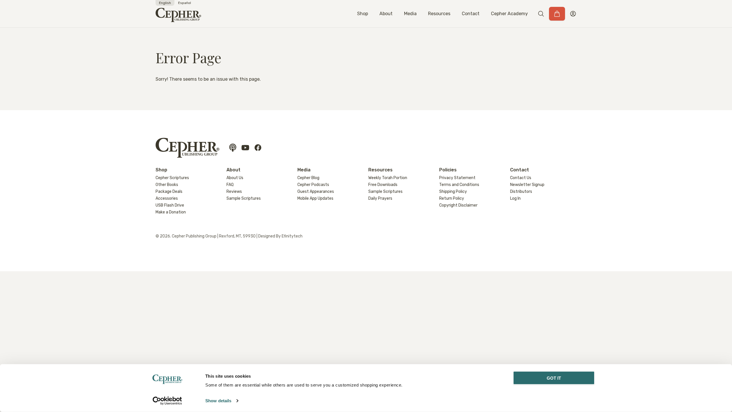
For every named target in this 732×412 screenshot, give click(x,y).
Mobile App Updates (315, 198)
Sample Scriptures (243, 198)
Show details (218, 400)
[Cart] (557, 14)
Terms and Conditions (459, 184)
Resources (439, 13)
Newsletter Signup (527, 184)
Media (410, 13)
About (386, 13)
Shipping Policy (453, 191)
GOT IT (554, 378)
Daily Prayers (380, 198)
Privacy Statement (457, 177)
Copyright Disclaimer (458, 205)
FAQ (230, 184)
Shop (362, 13)
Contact (471, 13)
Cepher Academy (509, 13)
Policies (448, 170)
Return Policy (451, 198)
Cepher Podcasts (313, 184)
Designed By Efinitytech (280, 236)
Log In (515, 198)
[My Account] (573, 13)
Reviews (234, 191)
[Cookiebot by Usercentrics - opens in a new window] (167, 401)
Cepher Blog (308, 177)
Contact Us (520, 177)
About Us (234, 177)
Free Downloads (382, 184)
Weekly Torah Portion (387, 177)
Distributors (521, 191)
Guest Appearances (315, 191)
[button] (541, 13)
